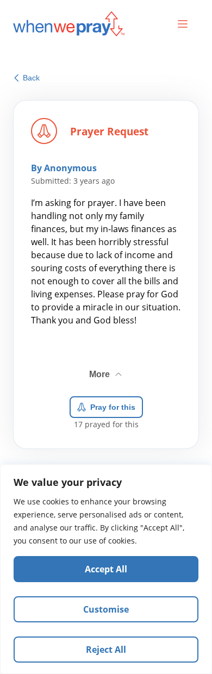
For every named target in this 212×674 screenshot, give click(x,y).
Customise (106, 609)
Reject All (106, 650)
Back (31, 77)
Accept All (106, 569)
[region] (106, 569)
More (106, 370)
